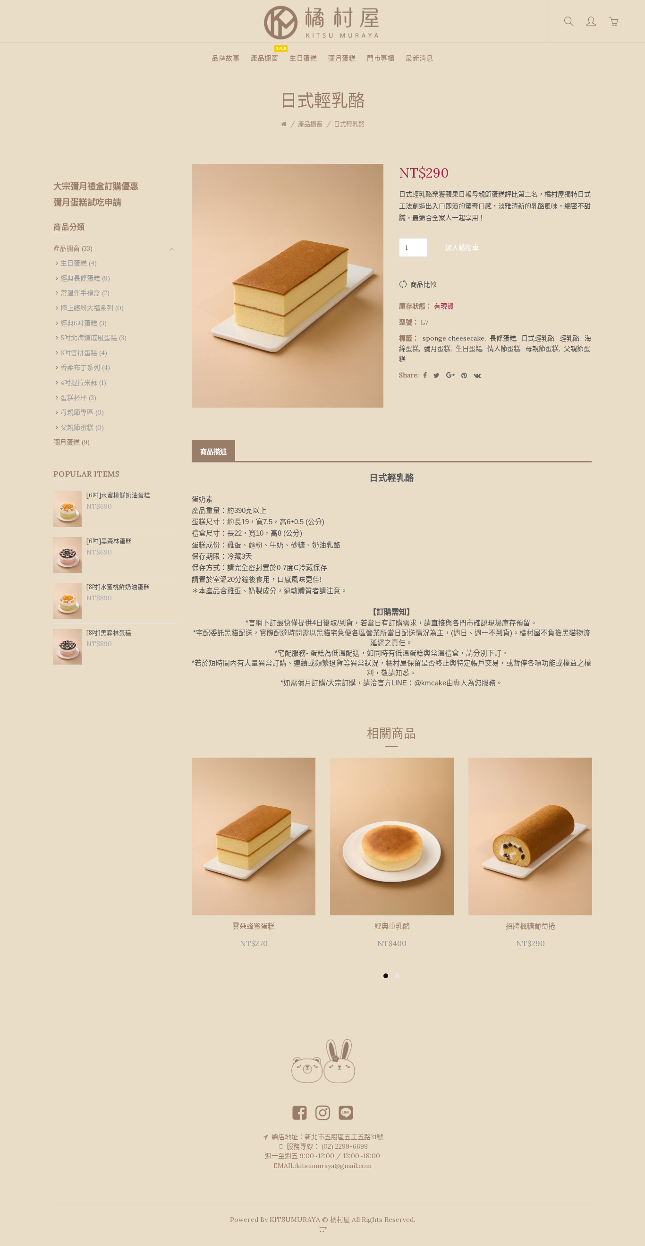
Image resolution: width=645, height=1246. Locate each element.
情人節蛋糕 (503, 348)
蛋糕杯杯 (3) (78, 397)
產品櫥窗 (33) (73, 248)
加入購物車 (462, 247)
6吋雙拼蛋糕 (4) (83, 353)
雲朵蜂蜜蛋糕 (253, 926)
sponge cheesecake (453, 338)
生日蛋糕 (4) (78, 263)
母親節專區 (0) (82, 412)
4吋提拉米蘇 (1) (83, 382)
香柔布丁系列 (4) (85, 367)
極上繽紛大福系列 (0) (92, 308)
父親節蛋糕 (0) (82, 427)
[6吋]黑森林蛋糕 (109, 541)
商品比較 (423, 284)
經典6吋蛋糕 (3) (83, 323)
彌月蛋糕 (437, 348)
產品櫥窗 (310, 124)
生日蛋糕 (469, 348)
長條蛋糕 (503, 338)
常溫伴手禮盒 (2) (85, 293)
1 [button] (385, 975)
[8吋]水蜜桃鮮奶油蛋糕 (118, 586)
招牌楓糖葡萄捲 (530, 926)
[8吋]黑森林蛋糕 (108, 632)
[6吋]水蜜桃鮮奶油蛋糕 (118, 495)
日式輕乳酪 (349, 124)
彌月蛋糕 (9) (71, 442)
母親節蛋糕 (542, 348)
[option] (254, 859)
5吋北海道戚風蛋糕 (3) (93, 337)
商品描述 (213, 451)
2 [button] (397, 975)
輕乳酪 (569, 338)
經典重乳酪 (392, 926)
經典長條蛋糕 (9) (85, 278)
